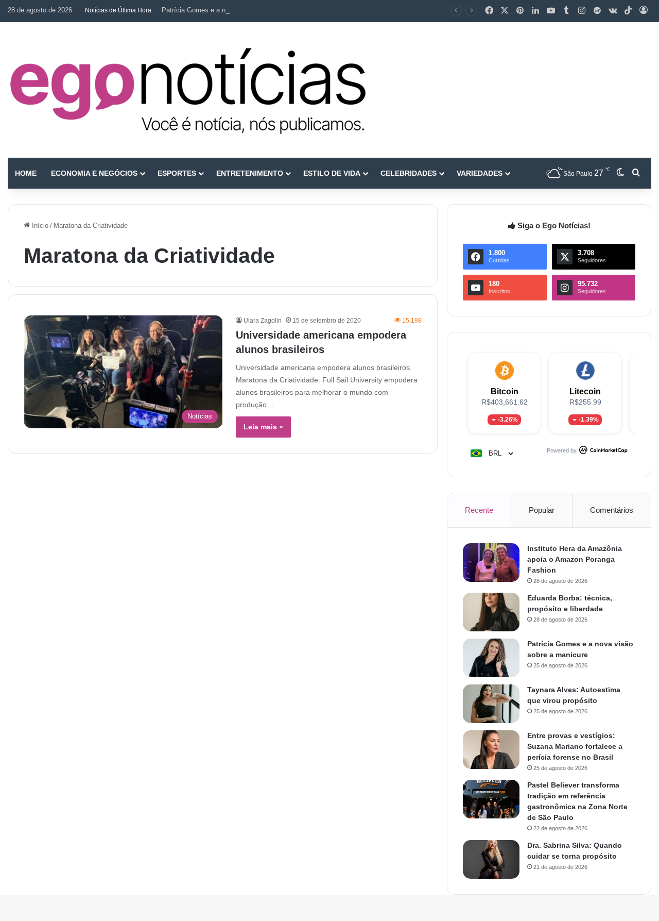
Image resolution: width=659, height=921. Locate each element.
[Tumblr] (566, 11)
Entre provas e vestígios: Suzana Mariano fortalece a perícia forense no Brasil (574, 746)
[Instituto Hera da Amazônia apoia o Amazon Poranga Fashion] (491, 562)
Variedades (479, 173)
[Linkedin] (535, 11)
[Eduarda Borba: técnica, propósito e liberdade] (491, 612)
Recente (479, 510)
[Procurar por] (636, 173)
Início (39, 225)
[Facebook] (489, 11)
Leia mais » (263, 427)
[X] (504, 11)
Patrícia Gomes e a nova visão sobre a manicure (235, 10)
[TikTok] (628, 11)
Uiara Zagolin (263, 320)
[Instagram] (581, 11)
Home (26, 173)
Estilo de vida (331, 173)
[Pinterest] (520, 11)
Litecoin (585, 391)
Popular (541, 510)
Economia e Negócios (94, 173)
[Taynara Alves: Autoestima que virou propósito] (491, 703)
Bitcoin (504, 391)
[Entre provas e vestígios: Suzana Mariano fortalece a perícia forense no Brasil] (491, 749)
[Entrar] (643, 11)
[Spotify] (597, 11)
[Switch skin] (620, 173)
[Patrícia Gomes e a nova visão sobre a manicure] (491, 658)
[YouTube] (551, 11)
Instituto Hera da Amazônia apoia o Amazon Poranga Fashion (574, 559)
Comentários (611, 510)
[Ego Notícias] (188, 90)
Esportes (177, 173)
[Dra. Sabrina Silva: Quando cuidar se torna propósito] (491, 859)
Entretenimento (249, 173)
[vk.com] (612, 11)
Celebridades (408, 173)
